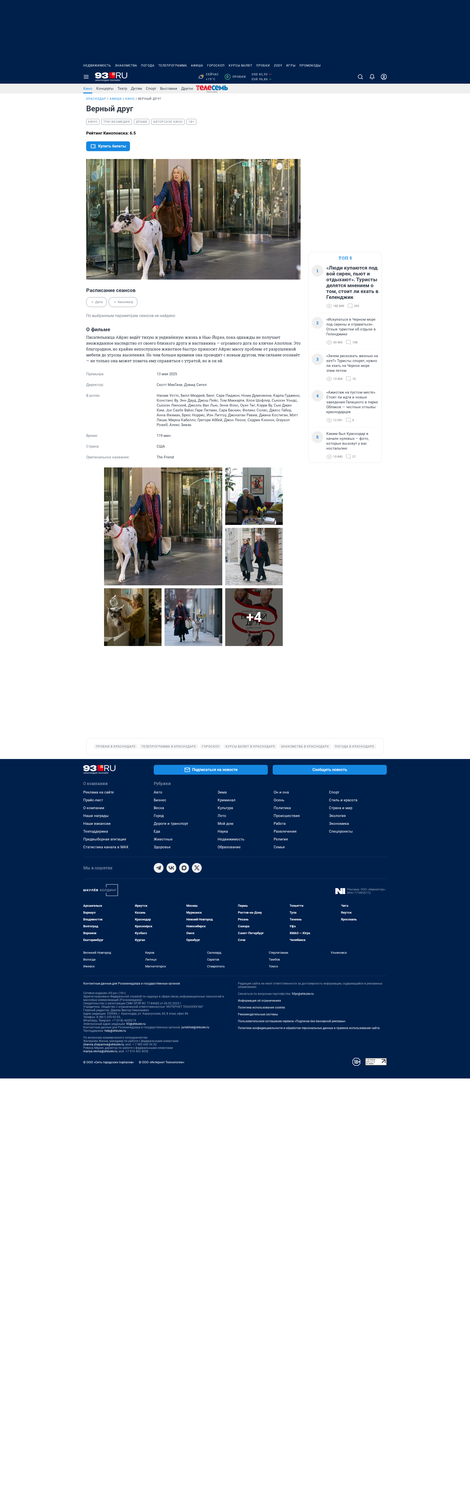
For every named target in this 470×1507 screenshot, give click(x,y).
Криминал (226, 800)
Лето (222, 816)
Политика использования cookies (261, 1007)
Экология (337, 816)
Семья (279, 847)
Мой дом (225, 823)
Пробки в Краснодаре (116, 746)
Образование (229, 847)
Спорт (151, 88)
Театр (122, 88)
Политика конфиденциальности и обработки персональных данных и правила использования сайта (309, 1028)
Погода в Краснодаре (354, 746)
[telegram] (159, 868)
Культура (225, 808)
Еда (157, 831)
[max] (184, 868)
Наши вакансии (97, 823)
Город (159, 816)
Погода (147, 65)
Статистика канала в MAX (105, 847)
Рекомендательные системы (258, 1014)
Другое (187, 88)
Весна (159, 808)
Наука (223, 831)
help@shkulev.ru (115, 1030)
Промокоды (310, 65)
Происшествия (287, 816)
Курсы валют (240, 65)
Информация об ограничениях (259, 1000)
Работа (280, 823)
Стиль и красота (343, 800)
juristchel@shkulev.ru (195, 1027)
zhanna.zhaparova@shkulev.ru (103, 1044)
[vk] (171, 868)
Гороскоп (216, 65)
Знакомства (126, 65)
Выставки (168, 88)
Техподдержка (95, 831)
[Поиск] (360, 77)
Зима (222, 792)
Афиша (197, 65)
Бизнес (160, 800)
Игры (290, 65)
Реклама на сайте (98, 792)
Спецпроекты (341, 831)
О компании (93, 808)
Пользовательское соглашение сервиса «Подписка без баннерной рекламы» (292, 1021)
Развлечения (285, 831)
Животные (163, 839)
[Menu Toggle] (86, 77)
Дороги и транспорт (171, 823)
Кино (87, 88)
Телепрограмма (172, 65)
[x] (197, 868)
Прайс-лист (93, 800)
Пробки (263, 65)
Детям (136, 88)
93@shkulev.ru (136, 1024)
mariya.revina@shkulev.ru (100, 1051)
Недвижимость (97, 65)
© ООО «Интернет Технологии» (161, 1062)
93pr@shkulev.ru (303, 994)
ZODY (278, 65)
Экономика (339, 823)
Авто (158, 792)
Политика (282, 808)
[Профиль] (384, 77)
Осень (279, 800)
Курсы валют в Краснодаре (250, 746)
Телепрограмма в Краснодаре (168, 746)
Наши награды (96, 816)
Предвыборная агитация (104, 839)
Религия (281, 839)
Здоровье (162, 847)
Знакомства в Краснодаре (305, 746)
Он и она (281, 792)
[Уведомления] (372, 77)
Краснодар (96, 99)
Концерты (105, 88)
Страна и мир (340, 808)
